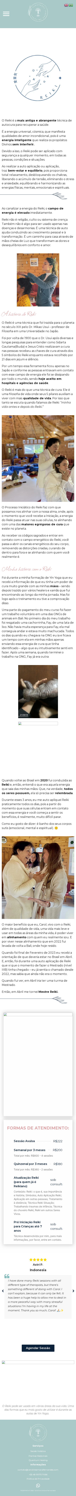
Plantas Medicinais (38, 1456)
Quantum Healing (38, 1460)
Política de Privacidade (38, 1478)
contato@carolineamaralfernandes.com (38, 1469)
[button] (73, 1290)
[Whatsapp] (38, 1485)
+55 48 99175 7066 (38, 1474)
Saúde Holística (38, 1451)
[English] (66, 5)
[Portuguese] (71, 5)
